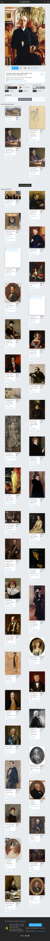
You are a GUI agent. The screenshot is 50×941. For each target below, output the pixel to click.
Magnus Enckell (9, 909)
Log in (35, 931)
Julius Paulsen (9, 274)
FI (6, 240)
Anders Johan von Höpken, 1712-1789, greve (34, 768)
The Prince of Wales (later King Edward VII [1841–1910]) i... (10, 638)
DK (37, 700)
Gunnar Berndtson (10, 238)
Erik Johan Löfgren (10, 309)
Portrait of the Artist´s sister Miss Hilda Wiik (10, 826)
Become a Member (35, 925)
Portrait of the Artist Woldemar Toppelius (34, 837)
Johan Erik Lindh (9, 380)
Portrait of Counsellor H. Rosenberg (33, 802)
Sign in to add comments (25, 99)
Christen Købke (33, 700)
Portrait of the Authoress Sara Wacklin (33, 352)
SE (6, 311)
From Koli (8, 117)
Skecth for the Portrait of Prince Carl (9, 792)
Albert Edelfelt (9, 502)
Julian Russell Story (10, 643)
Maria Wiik (8, 829)
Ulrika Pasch (8, 717)
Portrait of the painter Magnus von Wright (10, 305)
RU (10, 204)
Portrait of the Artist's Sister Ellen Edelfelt (34, 536)
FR (33, 663)
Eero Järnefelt (9, 119)
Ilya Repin (8, 204)
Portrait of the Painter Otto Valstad (9, 678)
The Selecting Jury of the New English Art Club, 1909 (10, 526)
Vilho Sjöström (33, 841)
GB (12, 530)
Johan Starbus (33, 287)
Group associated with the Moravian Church (34, 865)
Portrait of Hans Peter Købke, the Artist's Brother (33, 695)
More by (25, 185)
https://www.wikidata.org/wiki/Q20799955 (18, 80)
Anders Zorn (8, 407)
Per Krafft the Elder (34, 772)
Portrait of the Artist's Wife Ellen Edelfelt (33, 501)
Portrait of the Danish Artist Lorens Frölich (10, 271)
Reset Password (41, 931)
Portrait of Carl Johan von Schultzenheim (9, 713)
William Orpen (9, 530)
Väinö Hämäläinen (10, 681)
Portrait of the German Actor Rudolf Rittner (33, 572)
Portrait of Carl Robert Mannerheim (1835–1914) (10, 150)
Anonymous (32, 869)
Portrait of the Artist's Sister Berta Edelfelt (10, 602)
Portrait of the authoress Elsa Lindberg (33, 459)
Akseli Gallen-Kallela (10, 457)
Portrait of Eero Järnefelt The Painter (33, 213)
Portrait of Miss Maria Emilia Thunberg (9, 862)
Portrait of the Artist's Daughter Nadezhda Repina (34, 423)
